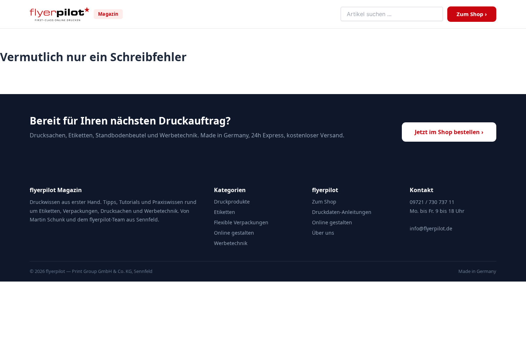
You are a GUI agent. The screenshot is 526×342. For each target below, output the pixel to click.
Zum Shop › (472, 14)
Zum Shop (324, 201)
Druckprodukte (232, 201)
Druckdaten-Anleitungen (341, 212)
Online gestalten (234, 232)
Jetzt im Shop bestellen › (449, 132)
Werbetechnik (230, 243)
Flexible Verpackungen (241, 222)
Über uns (323, 232)
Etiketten (224, 212)
